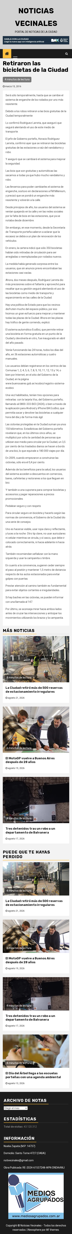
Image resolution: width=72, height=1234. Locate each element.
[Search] (66, 53)
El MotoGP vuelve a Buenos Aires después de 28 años (30, 760)
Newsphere (34, 1229)
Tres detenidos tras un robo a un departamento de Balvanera (30, 830)
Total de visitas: (14, 1126)
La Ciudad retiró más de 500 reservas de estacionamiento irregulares (34, 689)
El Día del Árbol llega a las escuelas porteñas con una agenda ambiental (33, 1075)
